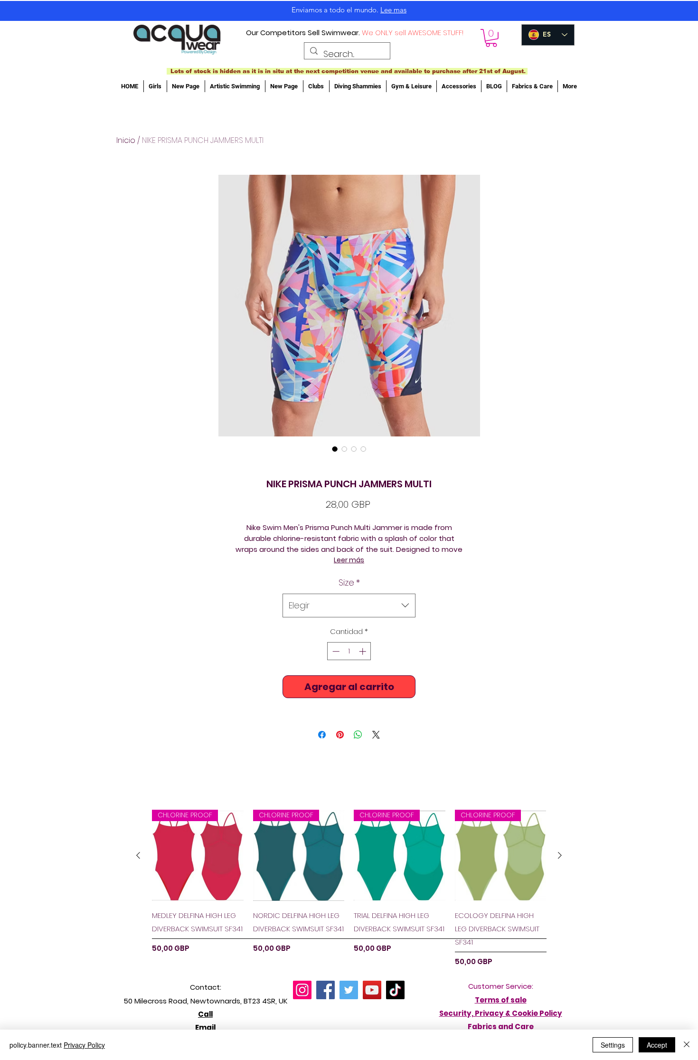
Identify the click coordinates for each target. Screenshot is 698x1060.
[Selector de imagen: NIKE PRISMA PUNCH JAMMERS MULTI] (335, 449)
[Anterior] (138, 855)
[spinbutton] (349, 651)
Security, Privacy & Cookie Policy (500, 1013)
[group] (349, 888)
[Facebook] (325, 990)
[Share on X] (376, 734)
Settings (613, 1045)
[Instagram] (302, 990)
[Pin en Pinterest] (340, 734)
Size (349, 582)
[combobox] (349, 605)
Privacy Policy (84, 1045)
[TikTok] (395, 990)
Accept (657, 1045)
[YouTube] (372, 990)
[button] (491, 38)
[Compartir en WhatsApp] (358, 734)
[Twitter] (349, 990)
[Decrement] (335, 651)
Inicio (125, 140)
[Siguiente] (560, 855)
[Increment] (363, 651)
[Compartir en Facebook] (322, 734)
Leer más (349, 560)
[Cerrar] (686, 1044)
